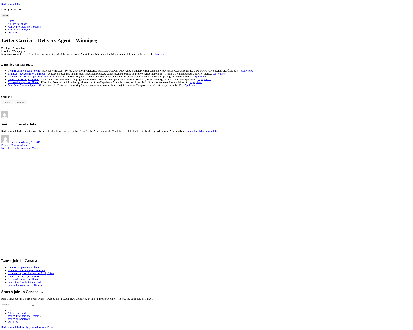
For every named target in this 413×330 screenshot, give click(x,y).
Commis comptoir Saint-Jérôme (24, 70)
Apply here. (247, 70)
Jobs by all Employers (19, 29)
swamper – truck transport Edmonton (26, 73)
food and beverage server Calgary (25, 285)
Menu (5, 15)
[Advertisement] (25, 206)
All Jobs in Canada (17, 23)
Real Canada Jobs (10, 4)
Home (11, 21)
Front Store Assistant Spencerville (25, 85)
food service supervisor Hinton (23, 82)
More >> (159, 54)
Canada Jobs (16, 142)
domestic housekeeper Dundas (23, 79)
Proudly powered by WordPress (36, 327)
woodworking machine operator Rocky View (31, 76)
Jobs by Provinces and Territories (24, 26)
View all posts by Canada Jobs (201, 131)
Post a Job (13, 32)
